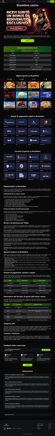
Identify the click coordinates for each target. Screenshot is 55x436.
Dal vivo (20, 79)
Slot (45, 79)
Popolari (8, 79)
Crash (33, 79)
